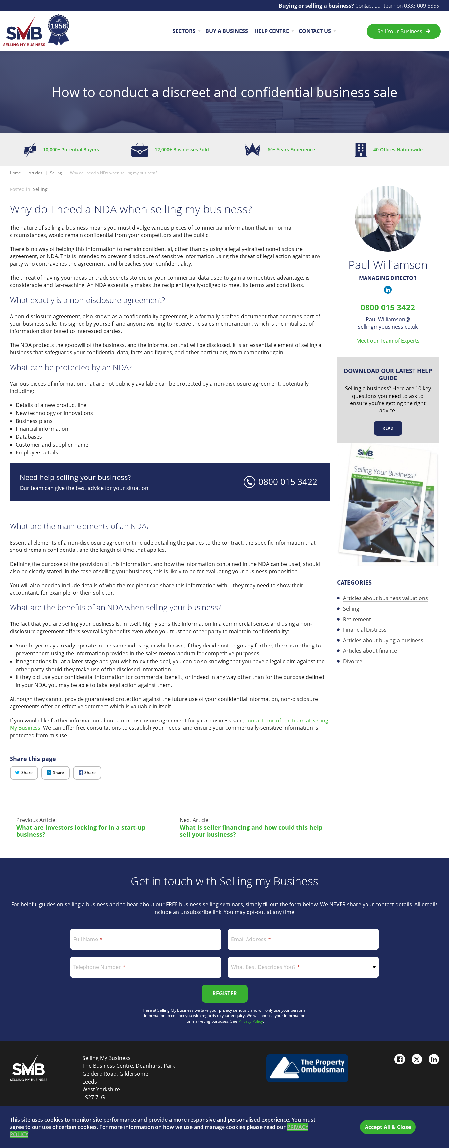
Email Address (248, 939)
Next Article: (251, 828)
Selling (56, 173)
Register (224, 993)
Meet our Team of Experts (388, 340)
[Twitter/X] (417, 1059)
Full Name (85, 939)
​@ (388, 323)
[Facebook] (399, 1059)
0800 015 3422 (388, 307)
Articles (35, 173)
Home (15, 173)
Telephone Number (97, 967)
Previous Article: (80, 828)
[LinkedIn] (434, 1059)
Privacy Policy (250, 1021)
